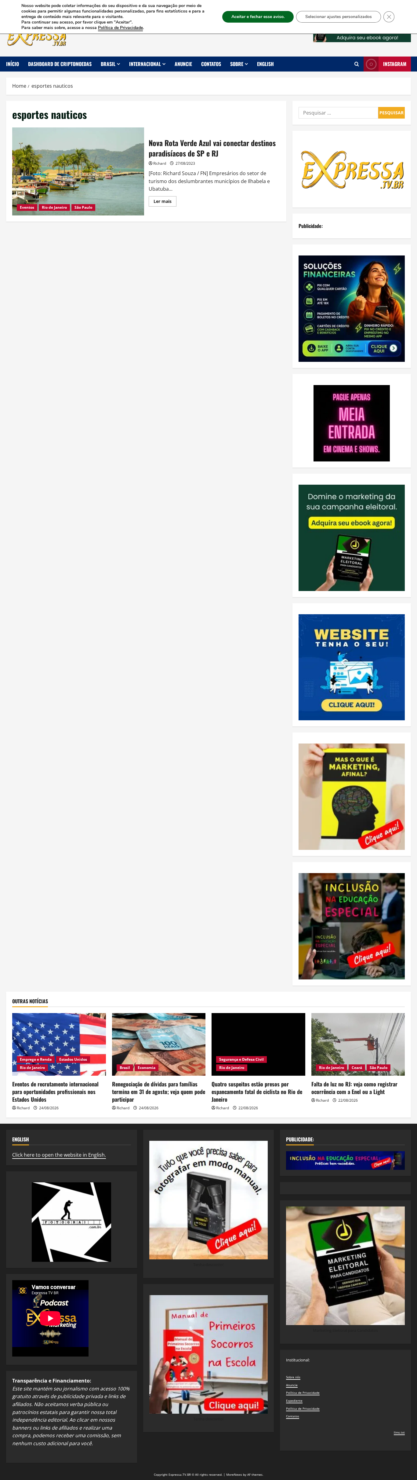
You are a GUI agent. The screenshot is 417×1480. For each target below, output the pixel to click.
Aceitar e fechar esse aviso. (258, 17)
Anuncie (183, 64)
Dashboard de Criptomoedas (60, 64)
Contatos (211, 64)
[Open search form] (356, 64)
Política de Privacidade (303, 1392)
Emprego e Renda (36, 1059)
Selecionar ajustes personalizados (338, 17)
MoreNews (234, 1474)
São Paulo (83, 207)
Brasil (108, 64)
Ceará (357, 1067)
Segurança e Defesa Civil (241, 1059)
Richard (159, 163)
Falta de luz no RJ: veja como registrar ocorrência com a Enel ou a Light (354, 1088)
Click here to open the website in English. (59, 1154)
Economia (146, 1067)
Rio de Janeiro (54, 207)
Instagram (394, 64)
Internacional (145, 64)
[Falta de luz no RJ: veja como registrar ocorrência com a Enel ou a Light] (358, 1044)
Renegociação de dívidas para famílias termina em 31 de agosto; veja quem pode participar (158, 1091)
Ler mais (165, 202)
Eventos (27, 207)
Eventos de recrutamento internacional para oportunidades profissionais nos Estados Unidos (55, 1091)
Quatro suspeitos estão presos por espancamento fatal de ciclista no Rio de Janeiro (257, 1091)
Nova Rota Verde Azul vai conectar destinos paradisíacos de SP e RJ (78, 171)
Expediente (294, 1400)
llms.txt (399, 1432)
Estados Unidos (73, 1059)
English (265, 64)
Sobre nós (293, 1377)
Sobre (236, 64)
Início (12, 64)
